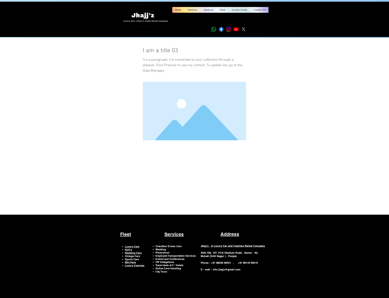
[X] (243, 29)
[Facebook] (221, 29)
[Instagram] (229, 29)
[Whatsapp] (214, 29)
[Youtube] (236, 29)
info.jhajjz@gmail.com (227, 269)
